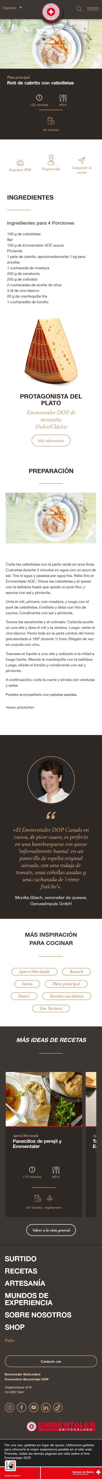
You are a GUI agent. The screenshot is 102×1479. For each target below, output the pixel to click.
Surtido (21, 1258)
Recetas (21, 1271)
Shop (15, 1327)
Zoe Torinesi (51, 1008)
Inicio (27, 984)
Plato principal (18, 77)
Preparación (51, 169)
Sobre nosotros (38, 1315)
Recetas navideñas (67, 996)
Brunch (76, 971)
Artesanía (25, 1283)
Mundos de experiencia (29, 1299)
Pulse (9, 1340)
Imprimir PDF (20, 169)
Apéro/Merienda (34, 971)
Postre (24, 996)
